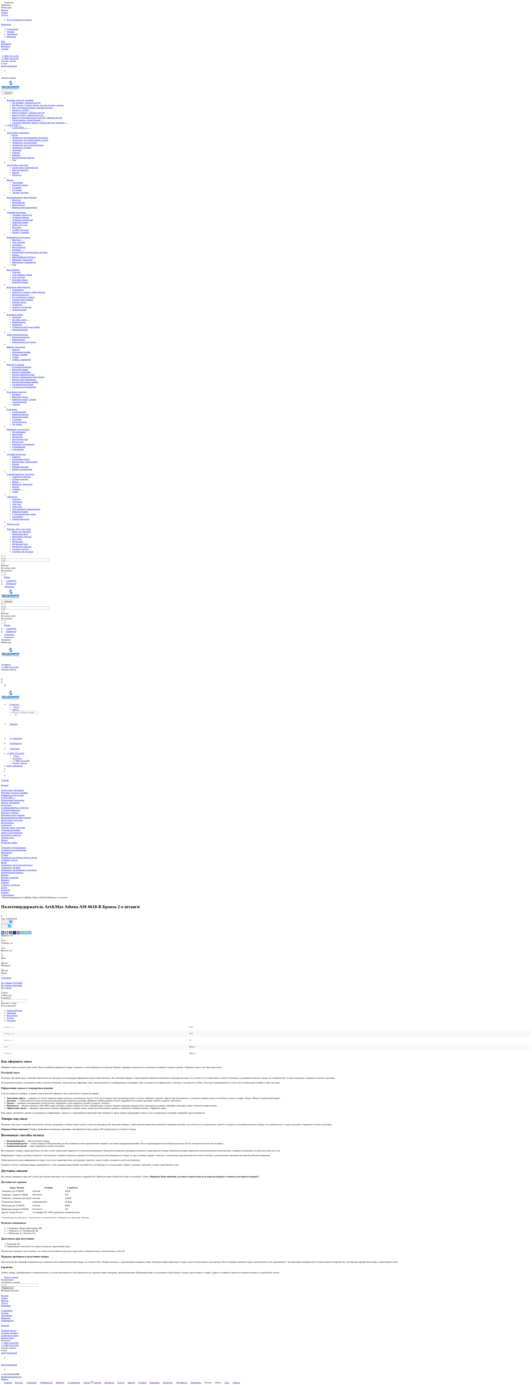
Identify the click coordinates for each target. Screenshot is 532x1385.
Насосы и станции (10, 812)
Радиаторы (6, 805)
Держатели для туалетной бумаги (17, 865)
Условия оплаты (8, 1330)
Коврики (5, 880)
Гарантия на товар (9, 1335)
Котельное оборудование (13, 815)
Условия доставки (9, 1333)
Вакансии (11, 36)
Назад (16, 707)
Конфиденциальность (11, 1377)
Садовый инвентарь (10, 810)
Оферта (4, 1379)
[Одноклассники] (6, 932)
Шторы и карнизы (9, 877)
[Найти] (3, 574)
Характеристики (14, 1010)
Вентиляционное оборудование (16, 817)
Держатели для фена (10, 867)
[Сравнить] (6, 926)
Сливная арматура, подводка (14, 808)
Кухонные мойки (9, 842)
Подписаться (7, 1288)
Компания (6, 1305)
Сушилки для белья (10, 885)
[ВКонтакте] (2, 932)
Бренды (4, 1300)
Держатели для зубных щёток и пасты (19, 857)
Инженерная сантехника (12, 800)
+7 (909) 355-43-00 (9, 56)
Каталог (5, 1295)
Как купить (12, 1015)
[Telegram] (30, 932)
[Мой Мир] (10, 932)
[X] (14, 932)
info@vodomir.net (9, 66)
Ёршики (5, 882)
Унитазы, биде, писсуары (13, 827)
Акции (4, 1298)
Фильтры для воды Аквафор (14, 793)
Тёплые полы (7, 837)
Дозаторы (5, 890)
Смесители (6, 825)
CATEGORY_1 (8, 798)
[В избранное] (7, 922)
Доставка (11, 1020)
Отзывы (10, 31)
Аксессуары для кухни (12, 820)
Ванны (4, 840)
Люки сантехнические (11, 832)
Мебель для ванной (10, 803)
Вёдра (4, 862)
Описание (11, 1013)
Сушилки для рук (9, 860)
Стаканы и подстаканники (13, 850)
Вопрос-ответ (7, 1338)
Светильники (7, 895)
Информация (7, 1320)
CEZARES (6, 978)
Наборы (5, 875)
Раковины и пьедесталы (12, 795)
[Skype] (26, 932)
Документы (12, 34)
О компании (12, 29)
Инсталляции (7, 822)
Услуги (4, 1303)
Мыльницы (6, 852)
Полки (4, 887)
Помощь (5, 1325)
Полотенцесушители (11, 835)
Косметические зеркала (12, 872)
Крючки (5, 892)
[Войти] (2, 676)
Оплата (10, 1018)
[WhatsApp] (22, 932)
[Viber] (18, 932)
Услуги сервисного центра (19, 20)
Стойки (4, 855)
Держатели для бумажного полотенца (19, 870)
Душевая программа (10, 830)
